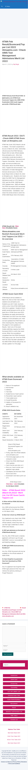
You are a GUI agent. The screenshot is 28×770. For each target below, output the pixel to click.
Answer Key (14, 683)
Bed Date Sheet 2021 (14, 733)
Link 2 (16, 484)
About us (10, 761)
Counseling (14, 687)
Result (24, 608)
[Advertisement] (14, 23)
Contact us (4, 761)
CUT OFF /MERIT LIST (14, 691)
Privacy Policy (16, 761)
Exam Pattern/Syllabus (13, 699)
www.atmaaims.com (8, 616)
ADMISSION (14, 675)
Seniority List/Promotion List (14, 711)
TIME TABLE (13, 715)
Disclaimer (24, 761)
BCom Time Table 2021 (14, 739)
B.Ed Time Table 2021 (14, 736)
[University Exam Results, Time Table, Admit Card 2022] (14, 2)
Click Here (9, 484)
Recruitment (14, 703)
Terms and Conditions (14, 763)
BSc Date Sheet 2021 (14, 743)
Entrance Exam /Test (14, 695)
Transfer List (14, 719)
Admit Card (14, 679)
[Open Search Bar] (2, 6)
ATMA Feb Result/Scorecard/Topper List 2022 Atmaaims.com (12, 610)
